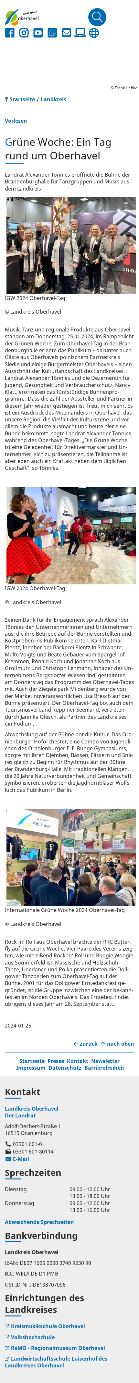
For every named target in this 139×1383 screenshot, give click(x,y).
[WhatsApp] (52, 33)
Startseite (32, 1061)
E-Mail (17, 1159)
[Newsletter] (66, 33)
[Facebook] (9, 33)
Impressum (31, 1067)
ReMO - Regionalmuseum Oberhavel (58, 1348)
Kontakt (77, 1061)
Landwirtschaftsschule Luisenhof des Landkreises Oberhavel (56, 1362)
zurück (89, 1043)
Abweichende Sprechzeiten (39, 1222)
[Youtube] (38, 33)
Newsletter (105, 1061)
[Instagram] (23, 33)
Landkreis (53, 99)
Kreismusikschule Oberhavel (48, 1326)
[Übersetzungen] (93, 33)
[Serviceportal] (80, 33)
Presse (56, 1061)
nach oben (120, 1043)
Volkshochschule (33, 1337)
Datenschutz (64, 1067)
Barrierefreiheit (104, 1067)
